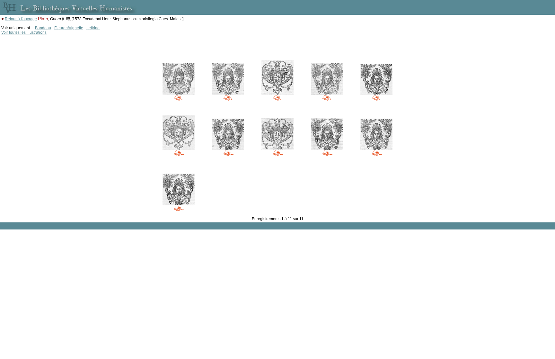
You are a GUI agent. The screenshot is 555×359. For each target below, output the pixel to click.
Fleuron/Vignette (68, 28)
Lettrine (93, 28)
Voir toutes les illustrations (24, 32)
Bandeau (43, 28)
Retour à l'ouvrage (21, 19)
